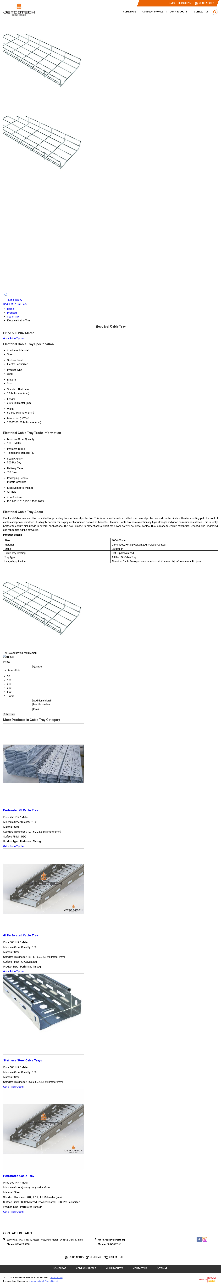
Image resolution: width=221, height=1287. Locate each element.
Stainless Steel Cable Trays (22, 1060)
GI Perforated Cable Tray (20, 935)
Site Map (162, 1268)
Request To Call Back (15, 304)
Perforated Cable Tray (18, 1176)
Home (10, 308)
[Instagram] (204, 1241)
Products (12, 312)
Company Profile (152, 11)
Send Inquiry (14, 299)
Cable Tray (13, 316)
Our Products (179, 11)
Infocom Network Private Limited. (43, 1281)
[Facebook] (199, 1241)
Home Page (129, 11)
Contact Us (201, 11)
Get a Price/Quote (13, 338)
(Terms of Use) (56, 1277)
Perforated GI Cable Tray (20, 810)
